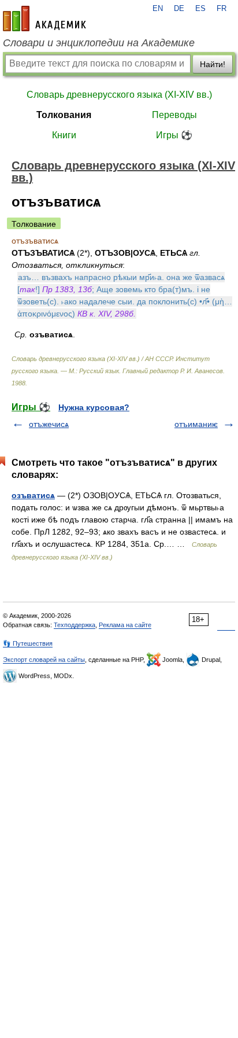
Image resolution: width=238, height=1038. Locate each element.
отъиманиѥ (196, 424)
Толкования (63, 115)
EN (158, 9)
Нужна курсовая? (93, 407)
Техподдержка (74, 624)
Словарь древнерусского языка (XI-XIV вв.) (119, 95)
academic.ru (44, 18)
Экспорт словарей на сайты (44, 659)
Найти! (212, 64)
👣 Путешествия (28, 643)
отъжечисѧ (49, 424)
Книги (64, 135)
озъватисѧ (33, 495)
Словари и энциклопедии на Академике (99, 43)
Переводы (174, 115)
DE (179, 9)
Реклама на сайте (125, 624)
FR (221, 9)
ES (200, 9)
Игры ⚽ (174, 135)
